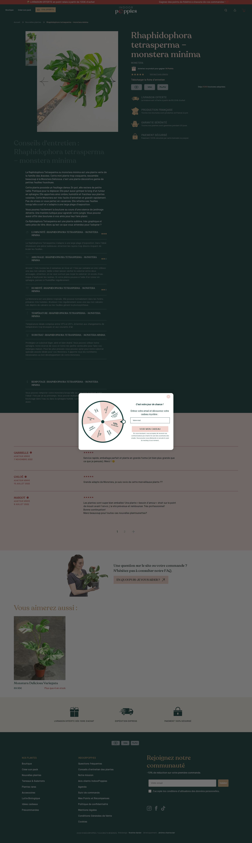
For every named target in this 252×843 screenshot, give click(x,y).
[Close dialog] (168, 397)
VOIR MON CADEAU (150, 429)
